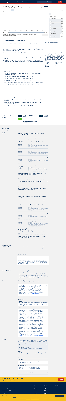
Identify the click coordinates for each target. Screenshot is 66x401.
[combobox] (44, 2)
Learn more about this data (32, 34)
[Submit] (50, 2)
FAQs (17, 389)
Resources (23, 1)
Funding (45, 388)
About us (45, 385)
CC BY (16, 35)
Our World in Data (6, 2)
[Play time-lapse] (3, 32)
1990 (6, 32)
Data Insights (35, 388)
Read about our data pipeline (22, 254)
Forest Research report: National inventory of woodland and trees (22, 76)
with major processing (55, 59)
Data (17, 1)
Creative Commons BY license (26, 276)
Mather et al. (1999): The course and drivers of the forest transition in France (24, 80)
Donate (60, 1)
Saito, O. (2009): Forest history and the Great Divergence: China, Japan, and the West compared (26, 82)
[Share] (45, 35)
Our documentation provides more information (29, 353)
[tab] (5, 10)
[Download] (43, 35)
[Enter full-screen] (47, 35)
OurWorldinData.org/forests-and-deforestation (9, 35)
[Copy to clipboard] (45, 285)
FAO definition (15, 50)
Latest (20, 1)
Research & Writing (57, 385)
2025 (46, 32)
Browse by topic (13, 1)
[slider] (8, 32)
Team (45, 390)
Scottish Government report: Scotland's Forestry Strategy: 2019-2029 (21, 78)
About (28, 1)
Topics (34, 385)
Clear (62, 12)
